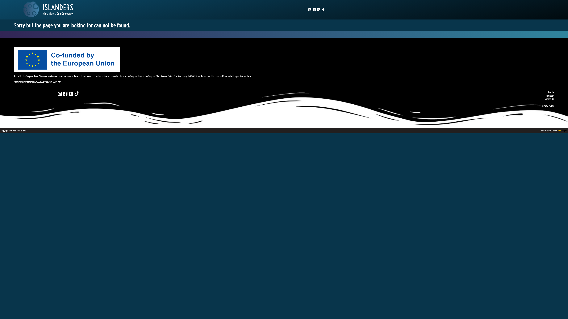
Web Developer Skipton (549, 130)
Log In (551, 92)
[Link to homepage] (48, 9)
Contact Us (548, 99)
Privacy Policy (547, 106)
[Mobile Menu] (5, 7)
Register (550, 95)
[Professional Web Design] (562, 130)
